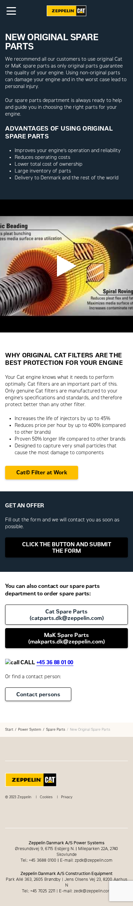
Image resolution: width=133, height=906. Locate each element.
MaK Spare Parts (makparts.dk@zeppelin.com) (66, 638)
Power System (29, 729)
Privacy (66, 797)
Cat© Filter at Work (41, 472)
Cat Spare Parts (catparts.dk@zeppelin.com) (67, 614)
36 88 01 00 (59, 662)
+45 (41, 662)
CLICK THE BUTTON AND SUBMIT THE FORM (66, 547)
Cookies (46, 797)
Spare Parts (55, 729)
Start (9, 729)
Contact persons (38, 694)
